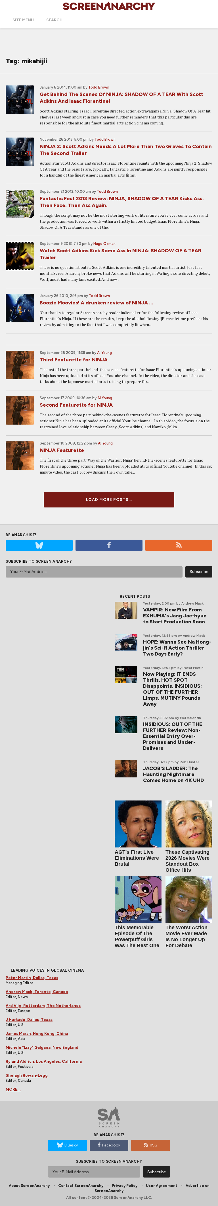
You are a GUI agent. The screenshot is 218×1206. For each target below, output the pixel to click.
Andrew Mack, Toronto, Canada (37, 991)
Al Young (104, 353)
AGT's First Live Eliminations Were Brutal (137, 858)
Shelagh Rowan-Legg (27, 1075)
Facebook (111, 1145)
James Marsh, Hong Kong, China (37, 1033)
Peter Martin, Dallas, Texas (32, 977)
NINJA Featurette (62, 450)
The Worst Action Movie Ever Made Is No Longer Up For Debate (186, 936)
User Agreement (161, 1186)
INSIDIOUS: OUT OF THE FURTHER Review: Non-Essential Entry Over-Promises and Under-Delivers (172, 736)
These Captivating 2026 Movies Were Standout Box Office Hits (187, 861)
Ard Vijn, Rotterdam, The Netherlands (43, 1005)
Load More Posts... (109, 499)
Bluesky (71, 1145)
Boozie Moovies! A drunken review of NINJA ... (96, 303)
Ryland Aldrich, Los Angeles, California (44, 1061)
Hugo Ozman (104, 243)
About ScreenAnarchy (29, 1186)
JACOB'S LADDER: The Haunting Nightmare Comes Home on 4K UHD (173, 774)
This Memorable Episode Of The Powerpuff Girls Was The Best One (137, 936)
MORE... (13, 1089)
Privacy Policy (124, 1186)
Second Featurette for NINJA (76, 405)
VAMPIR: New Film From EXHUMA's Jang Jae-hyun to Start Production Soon (175, 616)
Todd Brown (98, 87)
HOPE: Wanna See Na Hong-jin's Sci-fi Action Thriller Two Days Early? (177, 648)
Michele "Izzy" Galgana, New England (42, 1047)
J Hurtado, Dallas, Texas (29, 1019)
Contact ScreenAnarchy (80, 1186)
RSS (153, 1145)
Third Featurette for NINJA (74, 360)
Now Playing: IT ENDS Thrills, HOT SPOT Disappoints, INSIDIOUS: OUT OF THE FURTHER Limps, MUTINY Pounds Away (172, 689)
